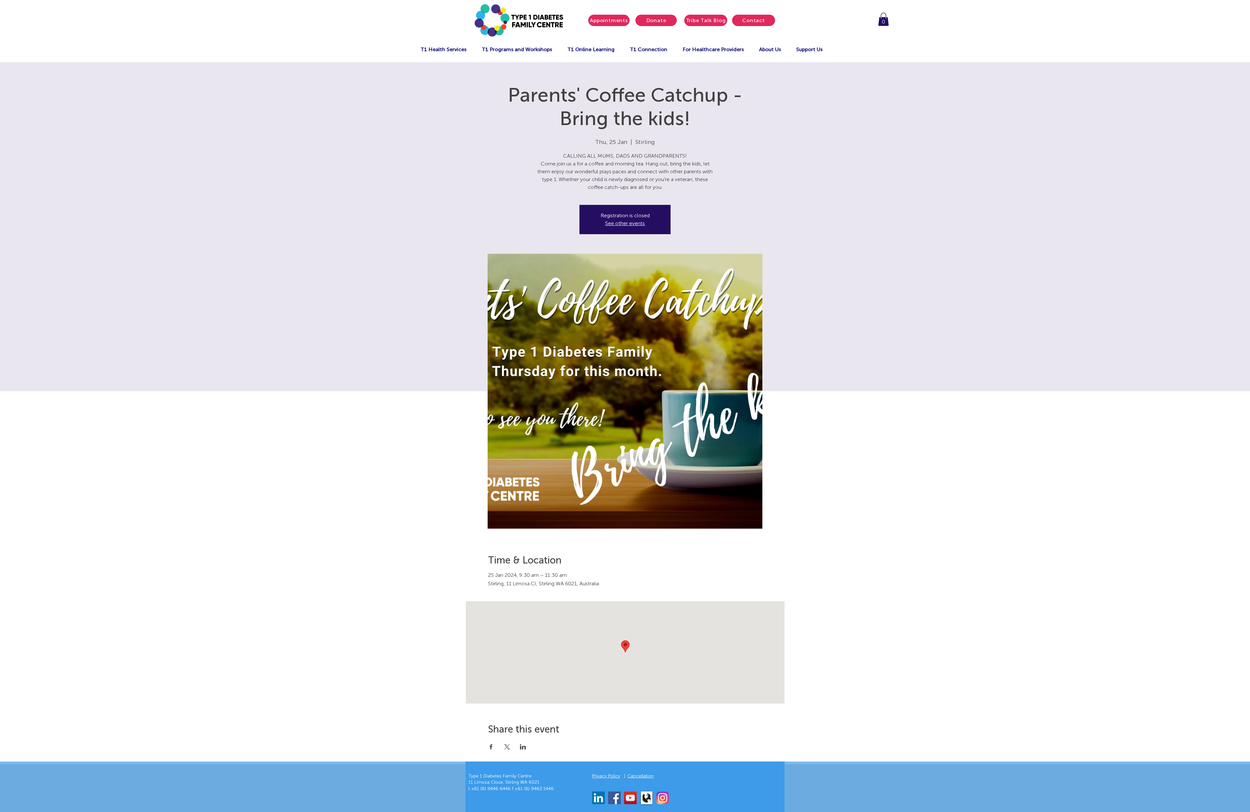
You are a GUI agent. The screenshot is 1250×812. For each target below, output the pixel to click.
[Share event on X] (507, 746)
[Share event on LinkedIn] (523, 746)
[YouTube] (630, 797)
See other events (625, 223)
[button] (883, 19)
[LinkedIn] (598, 797)
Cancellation (641, 776)
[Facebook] (614, 797)
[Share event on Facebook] (491, 746)
